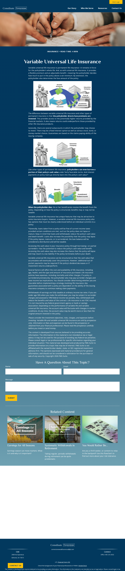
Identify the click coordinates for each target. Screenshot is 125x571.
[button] (72, 8)
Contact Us (15, 565)
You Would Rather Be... (95, 445)
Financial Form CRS (64, 562)
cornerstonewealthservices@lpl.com (62, 549)
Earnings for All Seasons (21, 445)
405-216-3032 (109, 555)
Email (65, 366)
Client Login (116, 2)
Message (9, 379)
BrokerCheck (83, 566)
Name (7, 366)
